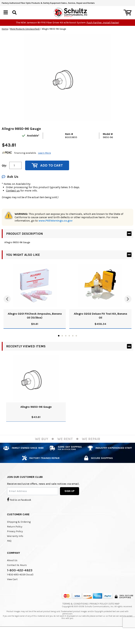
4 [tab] (69, 335)
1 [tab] (58, 335)
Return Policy (14, 526)
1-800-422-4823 (19, 570)
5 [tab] (72, 335)
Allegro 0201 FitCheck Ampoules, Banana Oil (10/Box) (35, 315)
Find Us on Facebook (20, 500)
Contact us (13, 190)
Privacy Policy (15, 531)
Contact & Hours (17, 565)
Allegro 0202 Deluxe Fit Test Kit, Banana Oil (100, 315)
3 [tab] (65, 335)
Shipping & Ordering (19, 521)
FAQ (9, 540)
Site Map (114, 603)
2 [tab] (62, 335)
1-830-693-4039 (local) (20, 574)
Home (5, 29)
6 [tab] (76, 335)
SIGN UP (70, 491)
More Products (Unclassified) (25, 29)
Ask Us (12, 177)
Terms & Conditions (75, 603)
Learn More (44, 152)
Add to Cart (51, 165)
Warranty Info (15, 536)
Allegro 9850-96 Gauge (36, 406)
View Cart (12, 579)
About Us (12, 560)
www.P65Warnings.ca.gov (55, 220)
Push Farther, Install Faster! (102, 22)
